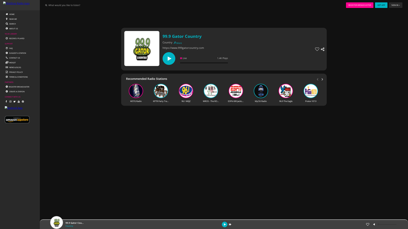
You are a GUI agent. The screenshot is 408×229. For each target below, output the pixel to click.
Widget (12, 62)
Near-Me (13, 19)
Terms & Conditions (18, 77)
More (179, 43)
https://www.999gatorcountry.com (183, 48)
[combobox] (74, 5)
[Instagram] (10, 101)
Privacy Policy (16, 72)
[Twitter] (14, 101)
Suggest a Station (17, 53)
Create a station (17, 91)
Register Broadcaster (359, 5)
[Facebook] (6, 101)
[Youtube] (18, 101)
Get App (381, 5)
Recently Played (16, 38)
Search (12, 24)
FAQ (11, 48)
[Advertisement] (215, 17)
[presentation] (322, 79)
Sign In (394, 5)
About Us (13, 28)
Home (12, 14)
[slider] (387, 224)
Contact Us (14, 58)
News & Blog (15, 67)
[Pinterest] (23, 101)
